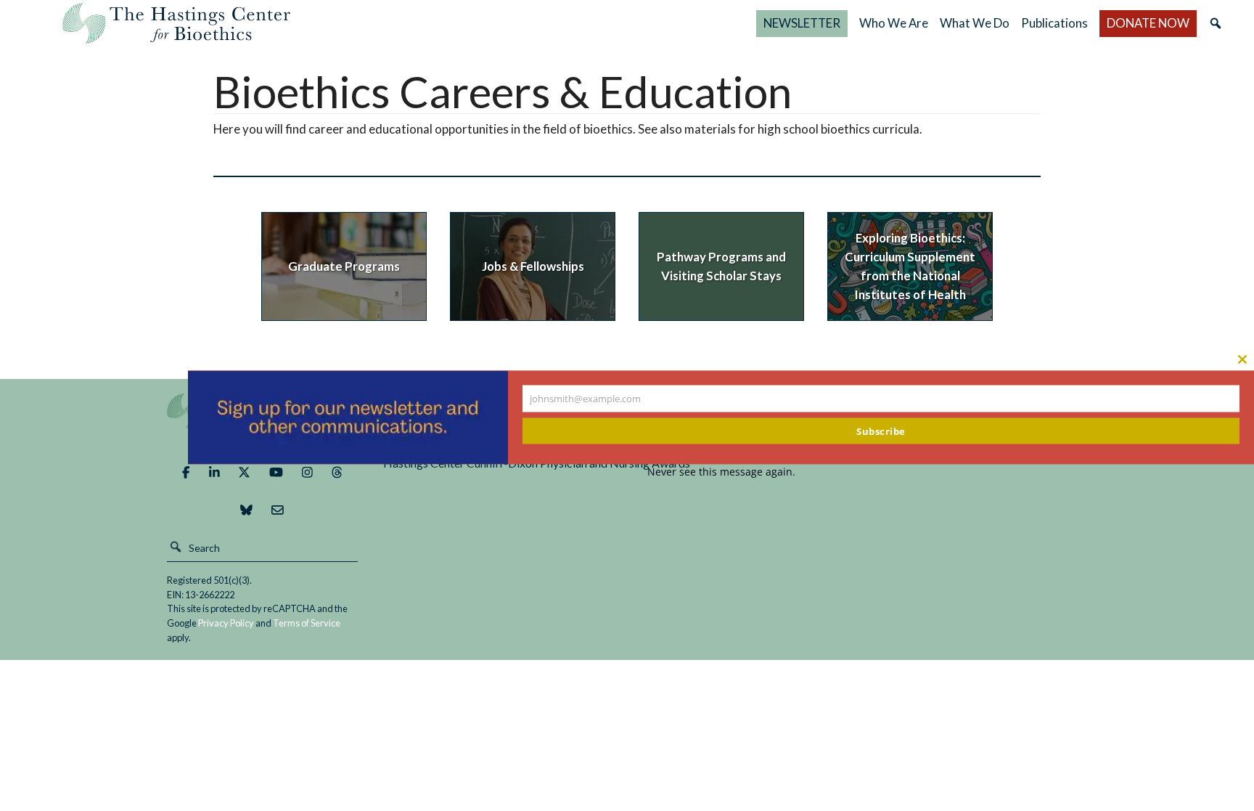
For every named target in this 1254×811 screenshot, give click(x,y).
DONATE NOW (1148, 22)
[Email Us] (277, 510)
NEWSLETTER (801, 22)
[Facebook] (186, 473)
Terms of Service (306, 623)
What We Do (974, 22)
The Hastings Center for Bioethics (176, 23)
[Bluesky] (246, 510)
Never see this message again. (721, 471)
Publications (1054, 22)
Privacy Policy (226, 623)
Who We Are (893, 22)
